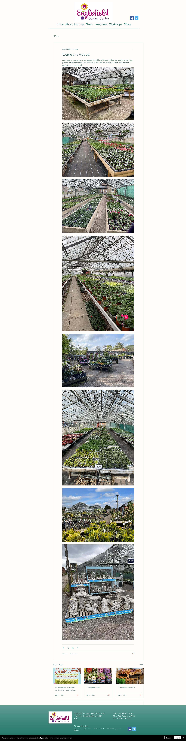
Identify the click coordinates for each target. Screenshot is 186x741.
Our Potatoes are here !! (126, 687)
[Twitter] (136, 18)
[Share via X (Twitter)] (68, 648)
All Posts (56, 36)
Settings (168, 738)
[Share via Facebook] (63, 648)
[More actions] (133, 49)
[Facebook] (132, 18)
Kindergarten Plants (93, 687)
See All (142, 664)
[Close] (184, 737)
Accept (178, 738)
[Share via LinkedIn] (73, 648)
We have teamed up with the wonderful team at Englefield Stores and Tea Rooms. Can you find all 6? (66, 688)
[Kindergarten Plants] (98, 676)
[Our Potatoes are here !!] (130, 676)
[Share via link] (77, 648)
